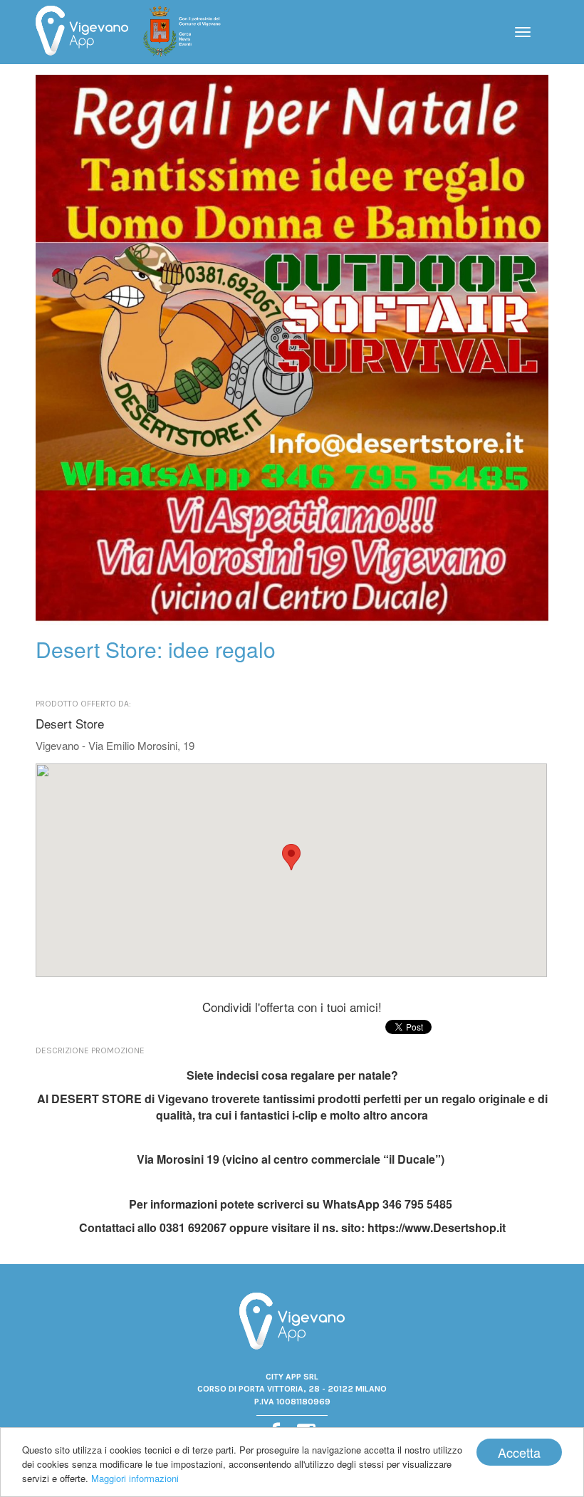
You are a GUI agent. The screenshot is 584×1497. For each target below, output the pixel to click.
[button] (291, 857)
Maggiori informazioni (135, 1478)
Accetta (519, 1452)
